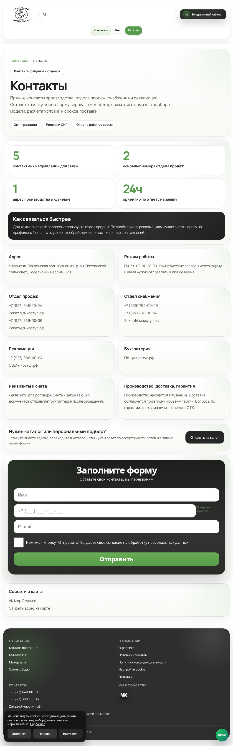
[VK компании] (124, 695)
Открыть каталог (204, 437)
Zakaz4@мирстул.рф (26, 327)
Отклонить (19, 734)
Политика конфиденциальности (143, 662)
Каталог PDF (18, 655)
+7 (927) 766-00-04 (140, 312)
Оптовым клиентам (133, 655)
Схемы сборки (19, 669)
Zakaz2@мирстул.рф (26, 312)
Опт (118, 30)
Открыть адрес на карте (29, 608)
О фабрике (126, 647)
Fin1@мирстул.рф (139, 357)
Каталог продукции (23, 647)
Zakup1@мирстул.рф (141, 320)
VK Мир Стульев (22, 600)
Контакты (101, 30)
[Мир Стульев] (21, 14)
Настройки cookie (132, 669)
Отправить (117, 559)
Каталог (133, 30)
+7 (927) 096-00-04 (25, 357)
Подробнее (37, 724)
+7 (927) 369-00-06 (25, 320)
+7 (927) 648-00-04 (25, 305)
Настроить (70, 734)
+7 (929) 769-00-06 (141, 305)
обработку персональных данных (158, 542)
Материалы (17, 662)
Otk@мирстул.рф (23, 365)
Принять (45, 734)
